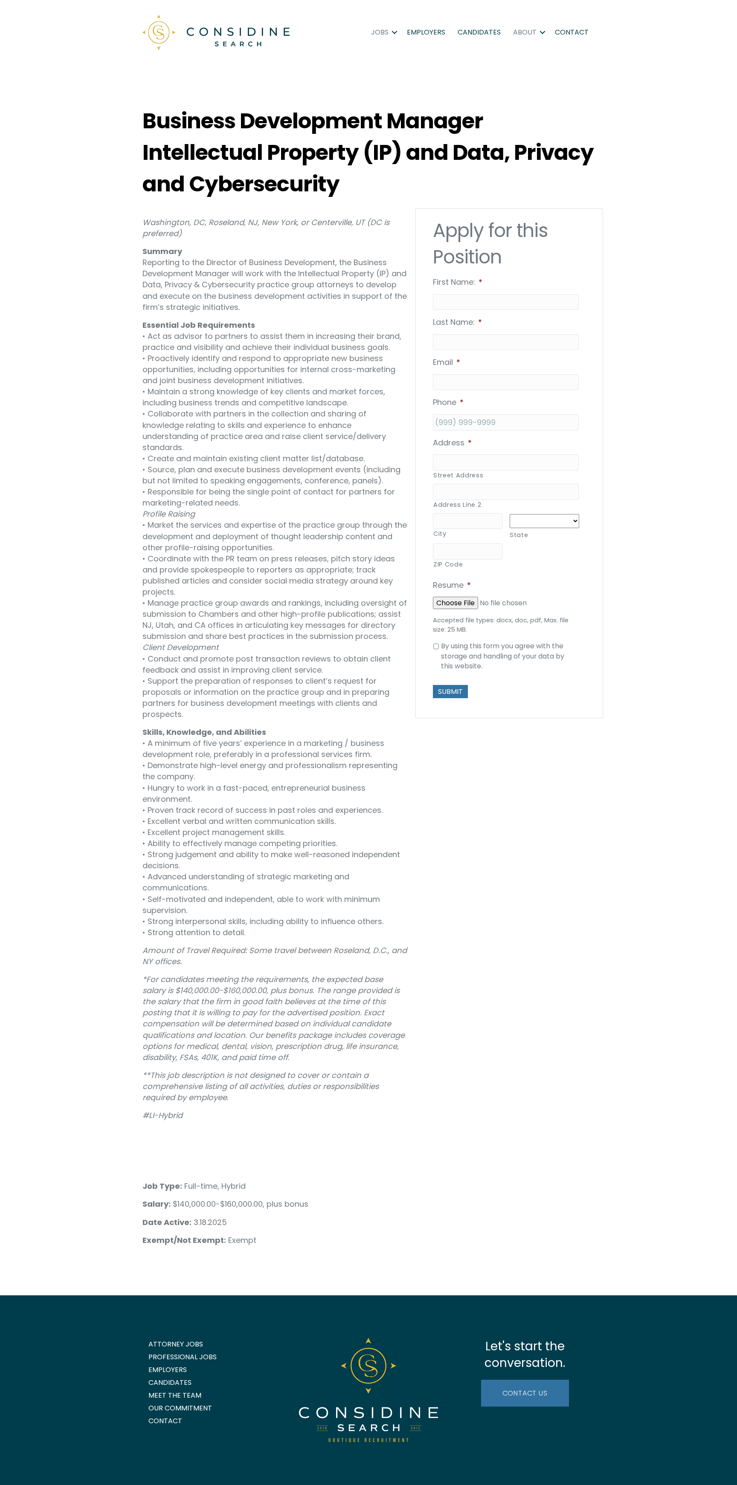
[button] (394, 32)
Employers (426, 32)
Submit (450, 691)
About (525, 32)
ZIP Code (448, 564)
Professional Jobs (182, 1357)
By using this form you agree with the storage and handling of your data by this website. (502, 656)
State (519, 535)
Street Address (458, 475)
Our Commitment (180, 1408)
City (440, 533)
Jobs (380, 32)
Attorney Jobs (175, 1344)
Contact (572, 32)
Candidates (479, 32)
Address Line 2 (457, 504)
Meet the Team (174, 1395)
